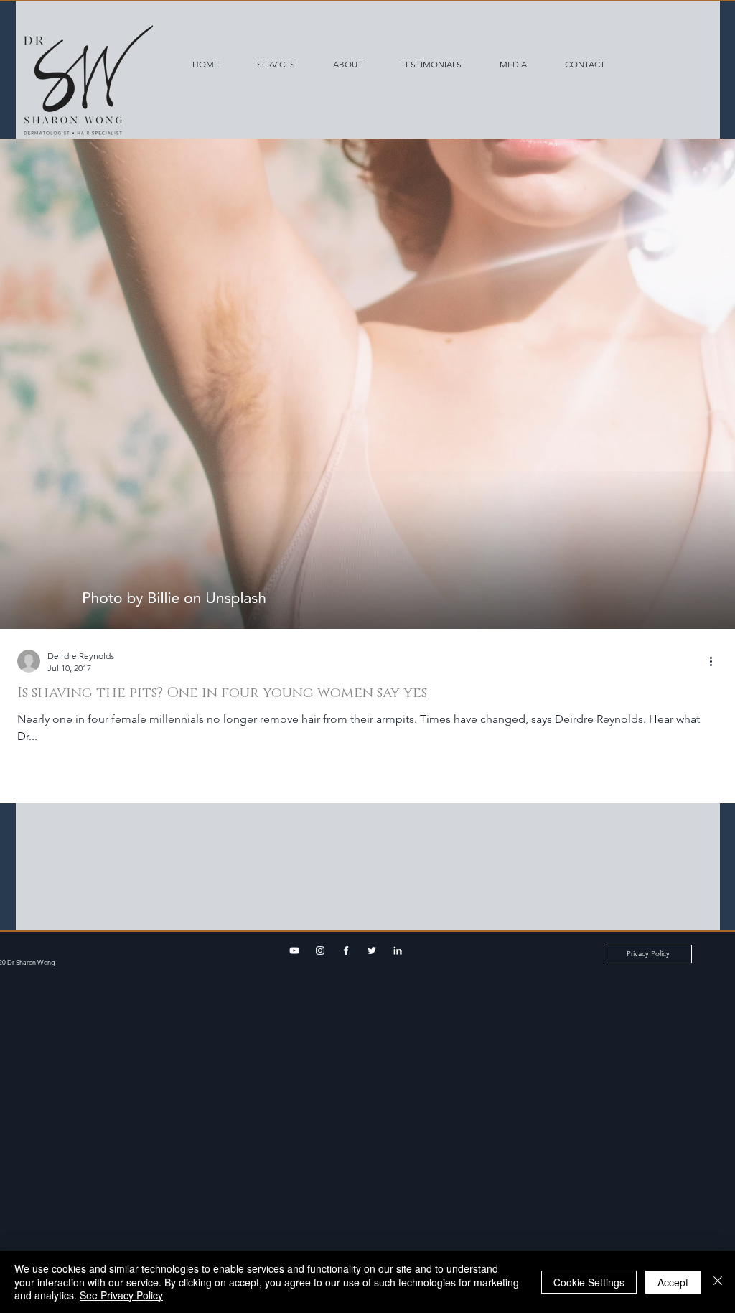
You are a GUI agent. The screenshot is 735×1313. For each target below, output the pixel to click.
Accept (672, 1282)
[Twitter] (372, 950)
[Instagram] (320, 950)
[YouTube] (294, 950)
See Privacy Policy (121, 1295)
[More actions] (715, 661)
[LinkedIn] (397, 950)
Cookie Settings (588, 1282)
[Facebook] (346, 950)
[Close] (717, 1282)
